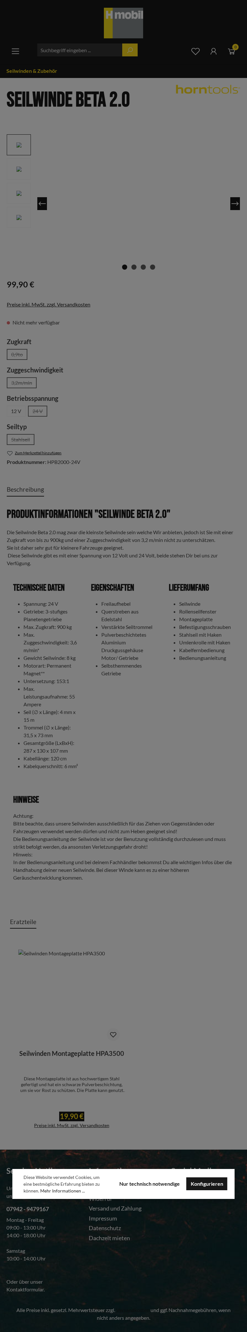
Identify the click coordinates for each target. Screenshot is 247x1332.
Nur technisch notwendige (149, 1184)
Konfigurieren (207, 1184)
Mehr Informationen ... (62, 1190)
